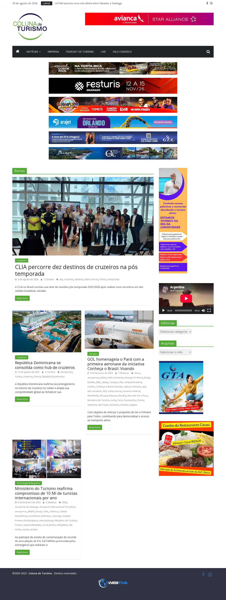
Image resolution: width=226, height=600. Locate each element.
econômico (34, 515)
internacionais (46, 520)
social (26, 529)
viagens (133, 404)
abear (137, 373)
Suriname (114, 404)
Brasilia (91, 382)
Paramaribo (130, 400)
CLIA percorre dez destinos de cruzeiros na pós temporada (76, 270)
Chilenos (54, 511)
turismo (124, 404)
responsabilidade (32, 524)
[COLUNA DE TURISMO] (17, 52)
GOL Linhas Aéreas (112, 391)
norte (113, 400)
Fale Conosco (122, 51)
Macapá (104, 395)
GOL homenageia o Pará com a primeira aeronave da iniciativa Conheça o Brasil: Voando (115, 363)
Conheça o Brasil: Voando (109, 386)
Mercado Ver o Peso (137, 395)
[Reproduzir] (163, 310)
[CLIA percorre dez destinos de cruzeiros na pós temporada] (83, 179)
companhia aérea (133, 382)
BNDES (31, 511)
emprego (56, 515)
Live (103, 51)
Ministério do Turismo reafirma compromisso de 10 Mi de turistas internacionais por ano (46, 493)
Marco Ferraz (91, 279)
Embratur (46, 515)
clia (61, 279)
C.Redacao (124, 373)
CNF (121, 382)
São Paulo (103, 404)
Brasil (147, 377)
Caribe (18, 376)
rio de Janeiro (49, 524)
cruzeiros (68, 279)
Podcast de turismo (80, 51)
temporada (113, 279)
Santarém (92, 404)
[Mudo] (203, 310)
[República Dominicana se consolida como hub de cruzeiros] (46, 313)
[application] (186, 298)
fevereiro (136, 386)
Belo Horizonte (115, 377)
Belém (103, 377)
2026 (64, 502)
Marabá (122, 395)
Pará (120, 400)
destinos (79, 279)
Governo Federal (131, 391)
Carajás (113, 382)
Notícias (32, 51)
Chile (45, 511)
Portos (103, 279)
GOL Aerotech (94, 391)
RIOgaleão (62, 524)
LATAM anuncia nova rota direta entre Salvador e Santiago (88, 3)
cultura (127, 386)
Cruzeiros (21, 260)
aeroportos (66, 371)
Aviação (93, 353)
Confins (91, 386)
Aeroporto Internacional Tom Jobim (57, 506)
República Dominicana (53, 376)
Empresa (53, 51)
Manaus (113, 395)
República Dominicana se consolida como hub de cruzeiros (45, 365)
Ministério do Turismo (98, 400)
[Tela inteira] (209, 310)
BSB (98, 382)
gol (144, 386)
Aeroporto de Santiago (26, 506)
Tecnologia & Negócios (28, 483)
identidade (92, 395)
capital (105, 382)
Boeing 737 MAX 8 (134, 377)
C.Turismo (49, 279)
